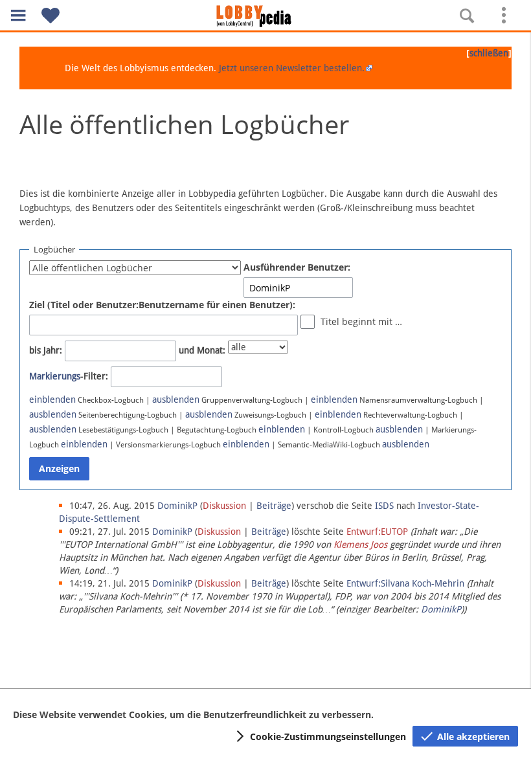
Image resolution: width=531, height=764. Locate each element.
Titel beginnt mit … (361, 321)
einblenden (52, 399)
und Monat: (202, 350)
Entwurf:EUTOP (377, 531)
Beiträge (273, 505)
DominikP (441, 609)
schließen (488, 53)
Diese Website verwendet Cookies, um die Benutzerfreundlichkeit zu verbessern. (193, 714)
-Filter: (68, 376)
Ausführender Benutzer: (296, 267)
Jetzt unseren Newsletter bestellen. (292, 68)
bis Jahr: (45, 350)
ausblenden (175, 399)
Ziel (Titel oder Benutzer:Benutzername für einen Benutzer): (162, 304)
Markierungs (54, 376)
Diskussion (224, 505)
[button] (18, 15)
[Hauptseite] (265, 16)
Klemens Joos (360, 544)
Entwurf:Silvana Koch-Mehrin (405, 583)
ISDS (384, 505)
